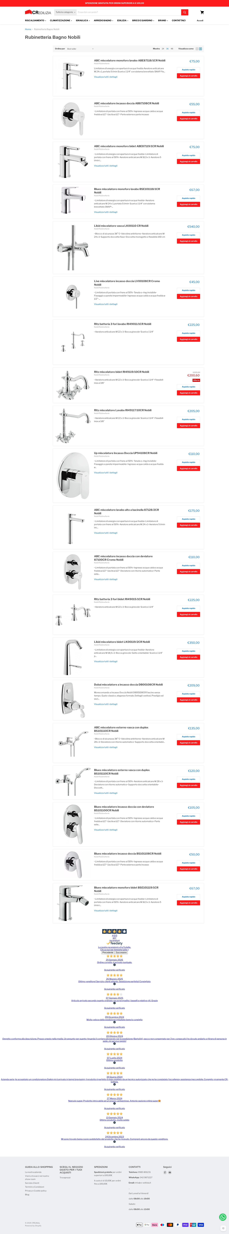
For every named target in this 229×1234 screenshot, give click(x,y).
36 (167, 48)
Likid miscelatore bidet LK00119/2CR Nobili (122, 641)
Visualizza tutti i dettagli (105, 77)
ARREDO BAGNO (103, 20)
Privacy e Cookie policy (36, 1191)
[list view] (200, 48)
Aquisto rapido (188, 69)
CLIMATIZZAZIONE (60, 20)
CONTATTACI (179, 20)
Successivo (121, 952)
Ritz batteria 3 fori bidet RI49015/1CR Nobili (122, 599)
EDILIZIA (122, 20)
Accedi (200, 20)
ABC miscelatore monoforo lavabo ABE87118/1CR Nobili (129, 60)
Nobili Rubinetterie (101, 63)
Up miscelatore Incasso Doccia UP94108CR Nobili (125, 453)
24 (163, 48)
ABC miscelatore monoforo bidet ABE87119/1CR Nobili (129, 146)
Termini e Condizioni (34, 1187)
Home (28, 29)
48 (172, 48)
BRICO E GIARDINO (142, 20)
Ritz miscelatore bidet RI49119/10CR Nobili (121, 371)
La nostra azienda (33, 1172)
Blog (27, 1194)
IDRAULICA (82, 20)
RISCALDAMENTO (35, 20)
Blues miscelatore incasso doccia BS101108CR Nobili (127, 853)
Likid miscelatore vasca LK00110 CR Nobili (121, 225)
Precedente (107, 952)
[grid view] (197, 48)
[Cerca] (184, 12)
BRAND (162, 20)
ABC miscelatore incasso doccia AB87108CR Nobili (126, 103)
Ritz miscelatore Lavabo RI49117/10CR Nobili (122, 410)
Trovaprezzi (65, 1177)
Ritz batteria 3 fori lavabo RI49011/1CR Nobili (122, 324)
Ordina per (60, 49)
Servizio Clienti (32, 1183)
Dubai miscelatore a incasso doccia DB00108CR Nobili (128, 684)
